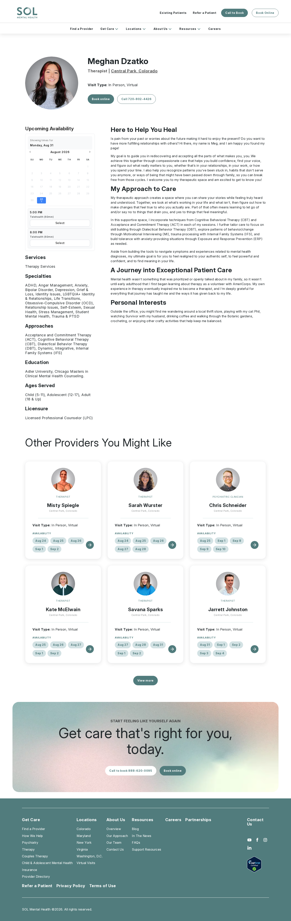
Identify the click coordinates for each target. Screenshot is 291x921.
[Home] (27, 13)
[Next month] (89, 151)
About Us (160, 28)
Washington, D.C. (90, 856)
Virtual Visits (86, 863)
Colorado (84, 829)
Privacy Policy (70, 886)
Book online (101, 99)
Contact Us (115, 849)
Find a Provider (81, 28)
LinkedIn (249, 847)
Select (60, 223)
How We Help (32, 836)
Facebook (257, 840)
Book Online (265, 12)
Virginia (82, 849)
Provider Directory (36, 876)
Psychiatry (30, 842)
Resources (187, 28)
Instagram (265, 840)
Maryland (84, 836)
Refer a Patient (204, 12)
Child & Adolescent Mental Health (47, 863)
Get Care (107, 28)
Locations (133, 28)
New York (84, 842)
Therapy (28, 849)
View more (145, 680)
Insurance (29, 870)
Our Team (114, 842)
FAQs (136, 842)
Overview (114, 829)
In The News (141, 836)
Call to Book (234, 12)
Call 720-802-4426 (136, 99)
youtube (249, 840)
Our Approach (117, 836)
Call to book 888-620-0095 (130, 770)
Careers (214, 28)
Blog (135, 829)
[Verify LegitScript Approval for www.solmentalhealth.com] (258, 864)
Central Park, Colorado (134, 71)
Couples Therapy (35, 856)
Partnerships (198, 820)
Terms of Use (102, 886)
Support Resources (146, 849)
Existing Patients (173, 12)
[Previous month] (30, 151)
